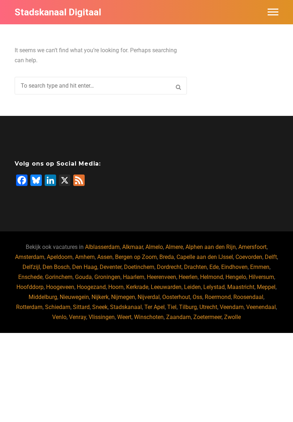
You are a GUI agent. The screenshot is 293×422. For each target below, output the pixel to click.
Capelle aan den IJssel (205, 257)
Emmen (259, 267)
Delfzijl (31, 267)
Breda (166, 257)
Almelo (154, 247)
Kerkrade (137, 287)
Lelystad (214, 287)
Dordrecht (169, 267)
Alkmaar (132, 247)
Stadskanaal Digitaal (58, 12)
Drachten (195, 267)
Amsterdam (29, 257)
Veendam (232, 307)
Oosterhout (176, 297)
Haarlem (133, 277)
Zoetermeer (207, 317)
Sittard (81, 307)
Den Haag (84, 267)
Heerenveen (161, 277)
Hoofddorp (30, 287)
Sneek (100, 307)
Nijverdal (149, 297)
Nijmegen (123, 297)
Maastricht (240, 287)
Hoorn (116, 287)
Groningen (107, 277)
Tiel (172, 307)
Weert (124, 317)
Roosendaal (248, 297)
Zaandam (178, 317)
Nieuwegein (74, 297)
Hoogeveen (60, 287)
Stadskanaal (126, 307)
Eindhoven (234, 267)
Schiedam (57, 307)
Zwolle (232, 317)
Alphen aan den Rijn (210, 247)
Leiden (192, 287)
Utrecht (208, 307)
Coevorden (248, 257)
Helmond (211, 277)
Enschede (30, 277)
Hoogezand (91, 287)
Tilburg (188, 307)
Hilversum (261, 277)
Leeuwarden (166, 287)
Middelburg (43, 297)
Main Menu (273, 12)
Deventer (110, 267)
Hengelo (235, 277)
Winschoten (149, 317)
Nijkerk (100, 297)
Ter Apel (154, 307)
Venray (77, 317)
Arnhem (85, 257)
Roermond (218, 297)
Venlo (59, 317)
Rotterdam (29, 307)
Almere (174, 247)
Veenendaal (261, 307)
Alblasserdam (102, 247)
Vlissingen (102, 317)
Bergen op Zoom (136, 257)
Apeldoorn (60, 257)
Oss (197, 297)
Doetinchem (139, 267)
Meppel (266, 287)
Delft (271, 257)
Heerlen (188, 277)
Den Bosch (56, 267)
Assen (105, 257)
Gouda (83, 277)
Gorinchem (59, 277)
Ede (214, 267)
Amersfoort (252, 247)
